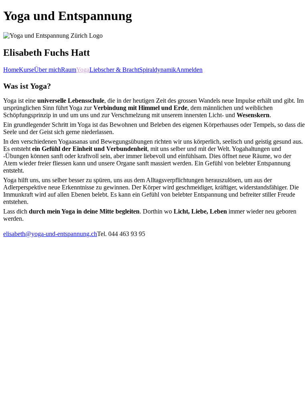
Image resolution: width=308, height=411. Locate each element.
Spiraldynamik (157, 69)
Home (11, 69)
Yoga (82, 69)
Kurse (26, 69)
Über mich (47, 69)
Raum (68, 69)
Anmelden (189, 69)
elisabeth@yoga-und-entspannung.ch (50, 233)
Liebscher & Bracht (114, 69)
